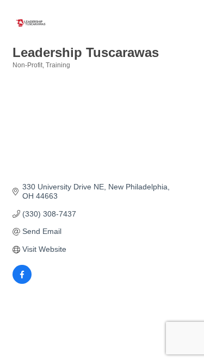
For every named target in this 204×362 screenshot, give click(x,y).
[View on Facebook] (22, 281)
